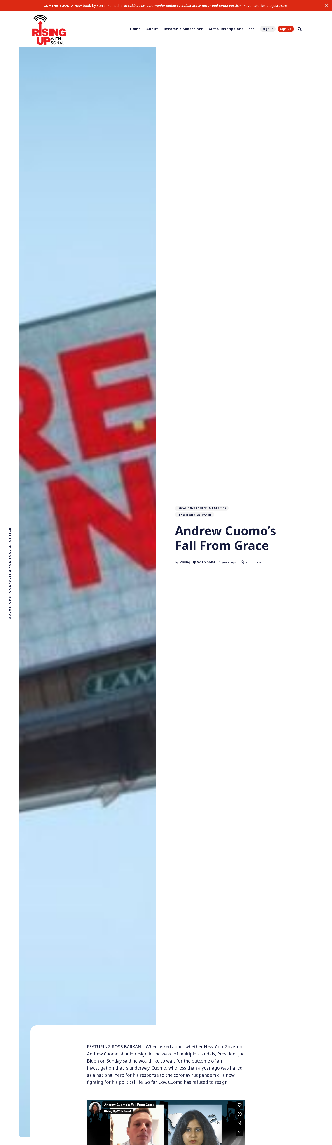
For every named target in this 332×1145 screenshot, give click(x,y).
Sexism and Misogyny (194, 514)
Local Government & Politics (201, 508)
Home (135, 28)
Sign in (268, 29)
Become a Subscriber (183, 28)
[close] (326, 5)
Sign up (286, 29)
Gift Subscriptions (226, 28)
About (152, 28)
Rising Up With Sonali (199, 562)
